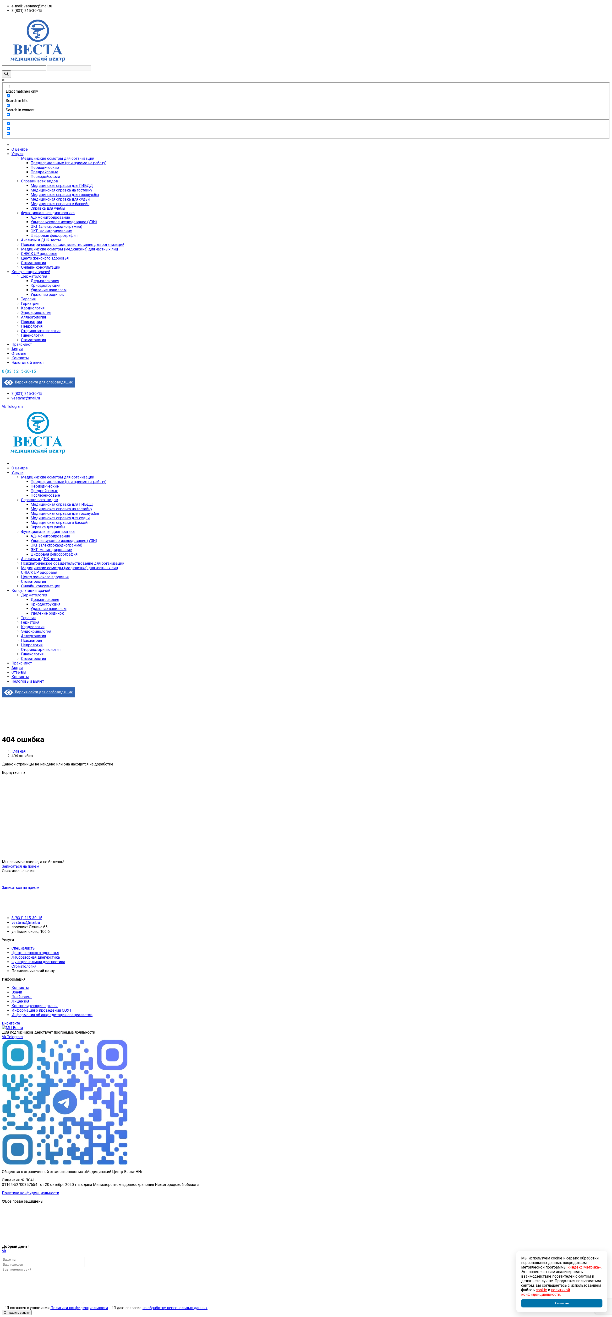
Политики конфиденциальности (79, 1308)
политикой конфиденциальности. (545, 1292)
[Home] (38, 455)
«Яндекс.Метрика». (584, 1267)
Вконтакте (11, 1023)
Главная (18, 751)
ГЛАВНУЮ (35, 772)
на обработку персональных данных (175, 1308)
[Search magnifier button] (6, 74)
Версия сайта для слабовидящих (43, 382)
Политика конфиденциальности (30, 1193)
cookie (541, 1290)
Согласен (562, 1303)
